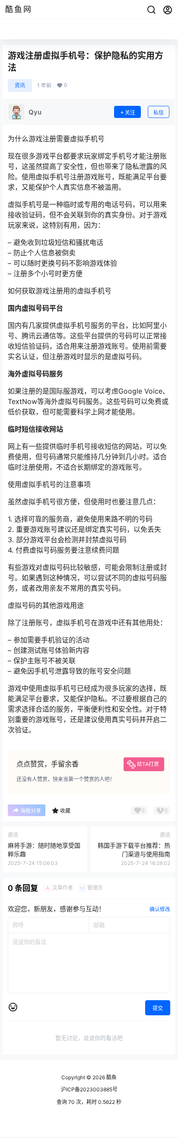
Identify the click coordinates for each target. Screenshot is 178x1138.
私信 (158, 112)
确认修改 (159, 909)
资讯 (20, 85)
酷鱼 (111, 1077)
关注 (130, 112)
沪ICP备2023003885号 (89, 1089)
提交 (158, 1008)
